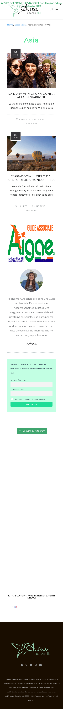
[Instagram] (36, 665)
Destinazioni (20, 25)
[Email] (31, 665)
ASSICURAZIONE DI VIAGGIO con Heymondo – (31, 3)
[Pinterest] (26, 665)
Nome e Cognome (18, 380)
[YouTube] (40, 665)
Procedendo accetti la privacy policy (29, 399)
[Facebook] (22, 665)
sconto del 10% (31, 6)
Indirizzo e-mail (17, 389)
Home (10, 25)
